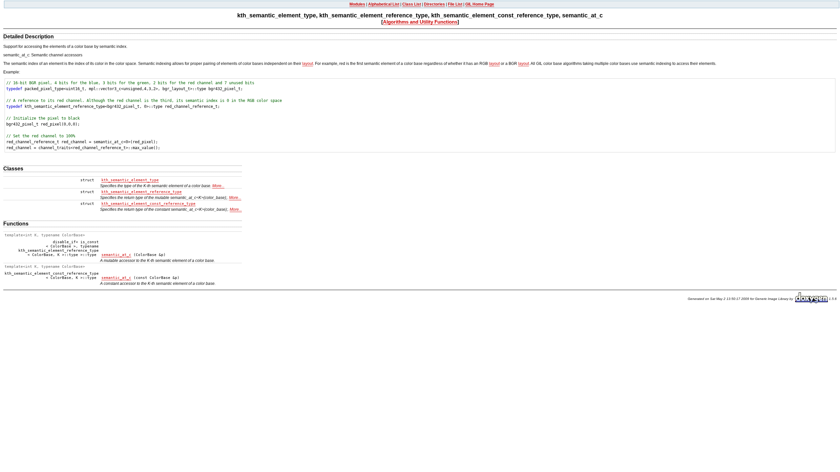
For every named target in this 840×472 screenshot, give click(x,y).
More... (218, 186)
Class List (411, 4)
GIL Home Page (479, 4)
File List (455, 4)
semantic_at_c (116, 255)
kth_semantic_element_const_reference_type (148, 204)
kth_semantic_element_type (130, 180)
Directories (434, 4)
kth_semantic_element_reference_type (141, 192)
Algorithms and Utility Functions (420, 22)
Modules (357, 4)
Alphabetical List (383, 4)
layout (307, 63)
